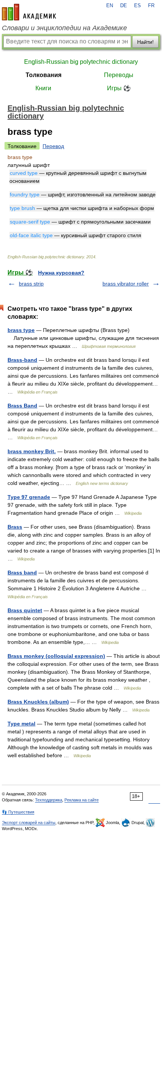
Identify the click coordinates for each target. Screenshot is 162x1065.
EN (109, 5)
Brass (15, 527)
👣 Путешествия (18, 812)
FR (151, 5)
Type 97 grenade (29, 497)
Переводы (118, 75)
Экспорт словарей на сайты (28, 822)
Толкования (43, 75)
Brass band (22, 573)
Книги (43, 88)
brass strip (31, 284)
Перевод (53, 146)
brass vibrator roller (125, 284)
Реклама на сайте (81, 800)
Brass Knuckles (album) (38, 702)
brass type (21, 330)
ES (137, 5)
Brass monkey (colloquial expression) (56, 656)
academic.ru (29, 12)
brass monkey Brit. (32, 451)
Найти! (145, 42)
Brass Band (22, 406)
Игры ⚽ (119, 88)
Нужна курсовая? (61, 273)
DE (123, 5)
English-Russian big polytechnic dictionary (81, 62)
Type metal (21, 724)
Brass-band (22, 360)
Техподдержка (48, 800)
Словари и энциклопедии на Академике (64, 28)
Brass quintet (25, 610)
